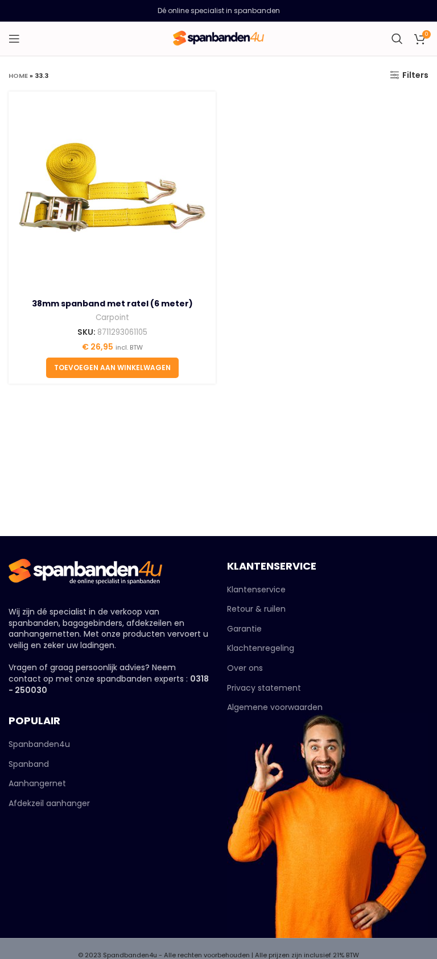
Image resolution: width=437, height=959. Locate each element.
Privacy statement (264, 688)
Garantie (244, 628)
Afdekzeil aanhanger (49, 803)
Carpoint (112, 317)
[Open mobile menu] (14, 38)
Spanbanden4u (39, 744)
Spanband (29, 764)
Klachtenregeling (260, 648)
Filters (415, 75)
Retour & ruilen (256, 609)
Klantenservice (256, 589)
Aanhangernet (37, 783)
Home (18, 75)
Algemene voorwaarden (275, 707)
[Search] (397, 38)
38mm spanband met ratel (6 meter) (112, 303)
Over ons (245, 668)
